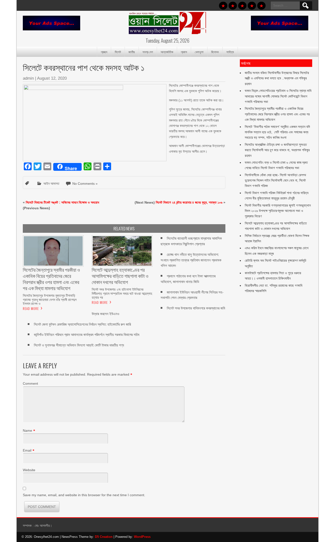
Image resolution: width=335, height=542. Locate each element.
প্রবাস (184, 51)
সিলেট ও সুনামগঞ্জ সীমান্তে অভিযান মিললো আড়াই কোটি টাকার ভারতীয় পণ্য (79, 345)
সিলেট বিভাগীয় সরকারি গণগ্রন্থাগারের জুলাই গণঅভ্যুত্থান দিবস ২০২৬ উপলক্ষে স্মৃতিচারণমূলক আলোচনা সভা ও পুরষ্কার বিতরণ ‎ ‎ (278, 210)
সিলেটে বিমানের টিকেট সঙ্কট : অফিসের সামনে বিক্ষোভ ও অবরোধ (62, 202)
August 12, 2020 (52, 78)
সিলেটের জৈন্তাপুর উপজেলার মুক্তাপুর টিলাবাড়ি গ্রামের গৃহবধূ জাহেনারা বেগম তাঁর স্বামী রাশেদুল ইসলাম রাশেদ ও (50, 299)
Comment (30, 383)
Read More (31, 308)
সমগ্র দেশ (147, 51)
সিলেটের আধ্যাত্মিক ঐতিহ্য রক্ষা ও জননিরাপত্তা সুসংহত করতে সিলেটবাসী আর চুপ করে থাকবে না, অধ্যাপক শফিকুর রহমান (277, 150)
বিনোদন (215, 51)
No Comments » (85, 183)
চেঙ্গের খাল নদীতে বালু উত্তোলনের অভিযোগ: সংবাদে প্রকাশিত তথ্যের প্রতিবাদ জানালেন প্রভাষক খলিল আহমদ (191, 260)
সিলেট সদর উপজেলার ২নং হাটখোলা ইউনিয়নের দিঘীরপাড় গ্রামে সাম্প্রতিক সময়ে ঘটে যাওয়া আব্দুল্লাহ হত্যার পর (122, 293)
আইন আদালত (51, 183)
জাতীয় (132, 51)
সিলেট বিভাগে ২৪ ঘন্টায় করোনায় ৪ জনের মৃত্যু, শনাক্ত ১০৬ (189, 202)
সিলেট (118, 51)
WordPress (142, 537)
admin (28, 78)
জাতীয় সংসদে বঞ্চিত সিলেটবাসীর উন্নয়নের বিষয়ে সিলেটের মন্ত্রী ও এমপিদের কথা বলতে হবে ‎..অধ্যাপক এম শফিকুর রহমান (277, 78)
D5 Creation (104, 537)
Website (29, 470)
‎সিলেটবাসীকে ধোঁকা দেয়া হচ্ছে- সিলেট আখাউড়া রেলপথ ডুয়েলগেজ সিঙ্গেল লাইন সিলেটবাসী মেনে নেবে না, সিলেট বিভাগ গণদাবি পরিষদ (275, 180)
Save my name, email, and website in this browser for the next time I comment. (84, 495)
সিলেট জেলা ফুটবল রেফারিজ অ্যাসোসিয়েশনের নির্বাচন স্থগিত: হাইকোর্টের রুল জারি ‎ (83, 324)
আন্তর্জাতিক (167, 51)
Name (27, 430)
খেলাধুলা (199, 51)
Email (27, 450)
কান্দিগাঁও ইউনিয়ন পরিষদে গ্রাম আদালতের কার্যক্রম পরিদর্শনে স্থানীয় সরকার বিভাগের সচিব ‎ (87, 335)
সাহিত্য (230, 51)
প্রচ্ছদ (104, 51)
